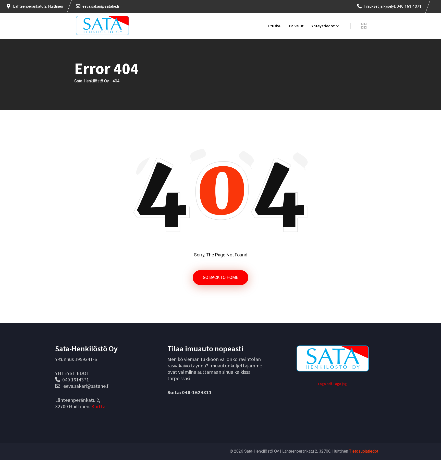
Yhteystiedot (323, 25)
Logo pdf (325, 383)
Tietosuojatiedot (363, 451)
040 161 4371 (409, 6)
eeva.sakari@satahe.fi (100, 6)
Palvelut (296, 25)
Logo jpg (340, 383)
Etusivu (274, 25)
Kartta (98, 406)
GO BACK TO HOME (220, 277)
